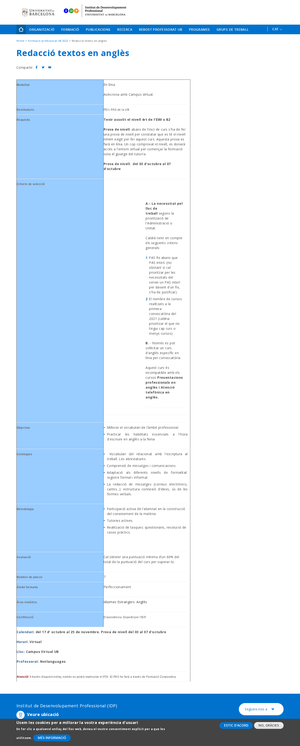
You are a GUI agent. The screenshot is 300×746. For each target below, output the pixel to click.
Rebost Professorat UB (160, 29)
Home (21, 29)
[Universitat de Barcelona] (38, 12)
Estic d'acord (236, 725)
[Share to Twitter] (43, 67)
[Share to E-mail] (49, 67)
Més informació (52, 738)
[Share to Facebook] (36, 67)
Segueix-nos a (264, 709)
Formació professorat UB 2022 (48, 40)
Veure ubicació (43, 714)
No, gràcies (269, 725)
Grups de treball (233, 29)
